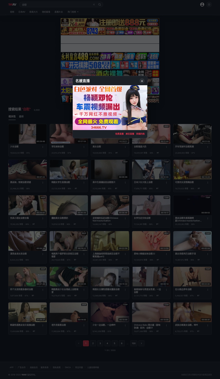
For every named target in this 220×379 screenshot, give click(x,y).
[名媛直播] (110, 189)
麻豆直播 (130, 133)
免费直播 (119, 133)
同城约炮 (140, 133)
